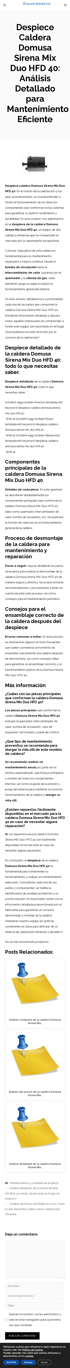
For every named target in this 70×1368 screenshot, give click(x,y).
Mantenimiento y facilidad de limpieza (34, 1183)
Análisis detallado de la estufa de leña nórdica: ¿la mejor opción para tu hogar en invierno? (32, 1193)
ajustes (29, 1356)
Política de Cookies (32, 1349)
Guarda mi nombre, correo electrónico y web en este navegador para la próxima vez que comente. (35, 1319)
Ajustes (44, 1362)
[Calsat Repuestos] (36, 5)
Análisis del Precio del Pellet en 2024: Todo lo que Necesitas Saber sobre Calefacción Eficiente (35, 1209)
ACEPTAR (11, 1362)
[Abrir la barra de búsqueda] (4, 5)
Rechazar (28, 1362)
